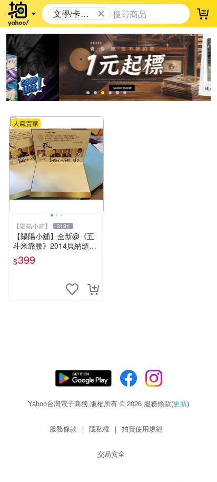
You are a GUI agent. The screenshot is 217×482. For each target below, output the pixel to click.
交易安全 (111, 454)
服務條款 (63, 429)
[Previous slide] (16, 164)
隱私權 (99, 429)
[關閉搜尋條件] (101, 13)
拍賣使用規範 (142, 429)
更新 (180, 403)
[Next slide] (97, 164)
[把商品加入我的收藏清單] (72, 289)
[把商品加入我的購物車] (93, 289)
